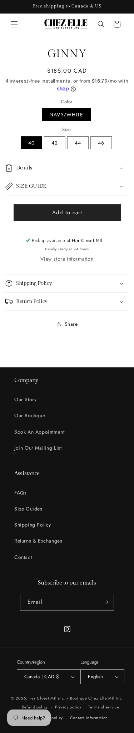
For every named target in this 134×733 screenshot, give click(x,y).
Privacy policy (68, 707)
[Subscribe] (106, 602)
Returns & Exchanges (38, 540)
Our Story (25, 399)
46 (101, 142)
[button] (14, 24)
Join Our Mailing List (38, 447)
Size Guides (28, 508)
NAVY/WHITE (66, 114)
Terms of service (103, 707)
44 (78, 142)
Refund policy (35, 707)
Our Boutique (29, 415)
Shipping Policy (32, 524)
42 (54, 142)
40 (31, 142)
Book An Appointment (39, 431)
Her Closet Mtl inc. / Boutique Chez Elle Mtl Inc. (76, 698)
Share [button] (71, 324)
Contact (23, 557)
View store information (66, 258)
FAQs (20, 492)
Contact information (89, 718)
